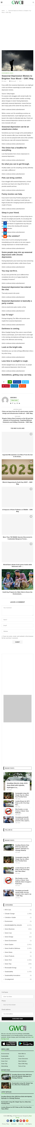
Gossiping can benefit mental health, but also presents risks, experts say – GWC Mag (23, 893)
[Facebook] (8, 1121)
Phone (4, 1001)
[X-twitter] (11, 1121)
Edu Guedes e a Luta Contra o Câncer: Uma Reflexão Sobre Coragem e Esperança (23, 881)
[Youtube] (21, 1121)
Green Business (18, 929)
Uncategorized (18, 979)
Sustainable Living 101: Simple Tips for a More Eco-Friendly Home (22, 795)
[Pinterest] (24, 1121)
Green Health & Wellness (18, 948)
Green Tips (18, 964)
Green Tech (18, 960)
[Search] (33, 2)
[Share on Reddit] (5, 236)
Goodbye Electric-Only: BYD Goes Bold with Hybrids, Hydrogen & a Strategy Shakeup (22, 847)
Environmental (5, 1053)
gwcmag (13, 397)
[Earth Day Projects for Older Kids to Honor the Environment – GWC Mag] (17, 579)
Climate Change (18, 913)
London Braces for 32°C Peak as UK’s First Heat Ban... (22, 802)
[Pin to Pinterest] (5, 229)
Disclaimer (13, 1124)
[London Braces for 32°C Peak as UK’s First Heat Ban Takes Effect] (8, 803)
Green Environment (18, 940)
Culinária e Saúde (18, 917)
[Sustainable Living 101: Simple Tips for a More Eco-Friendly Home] (8, 795)
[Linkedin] (14, 1121)
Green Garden (18, 944)
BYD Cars (18, 909)
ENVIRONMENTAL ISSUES (18, 925)
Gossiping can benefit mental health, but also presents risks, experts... (22, 818)
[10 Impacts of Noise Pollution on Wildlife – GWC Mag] (17, 497)
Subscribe (20, 1124)
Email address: (6, 1009)
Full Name (5, 992)
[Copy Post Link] (5, 239)
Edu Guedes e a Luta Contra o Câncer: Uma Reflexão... (22, 810)
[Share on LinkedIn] (5, 233)
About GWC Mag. (23, 1063)
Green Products (18, 956)
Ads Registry (28, 1124)
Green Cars (18, 933)
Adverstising (4, 1066)
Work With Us (22, 1053)
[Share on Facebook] (5, 223)
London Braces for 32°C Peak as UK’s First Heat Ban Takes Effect (22, 869)
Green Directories (23, 1058)
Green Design (18, 937)
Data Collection (22, 1061)
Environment (18, 921)
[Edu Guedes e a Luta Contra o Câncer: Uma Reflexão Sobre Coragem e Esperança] (8, 811)
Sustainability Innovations (18, 975)
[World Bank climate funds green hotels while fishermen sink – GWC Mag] (17, 552)
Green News (18, 952)
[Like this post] (10, 382)
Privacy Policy (5, 1124)
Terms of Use (21, 1066)
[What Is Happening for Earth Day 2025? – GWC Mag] (17, 469)
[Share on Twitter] (5, 226)
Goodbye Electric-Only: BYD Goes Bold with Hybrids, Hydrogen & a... (17, 785)
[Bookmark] (31, 434)
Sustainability (18, 971)
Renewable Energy (18, 967)
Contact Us (21, 1056)
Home (3, 10)
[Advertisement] (17, 31)
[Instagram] (17, 1121)
